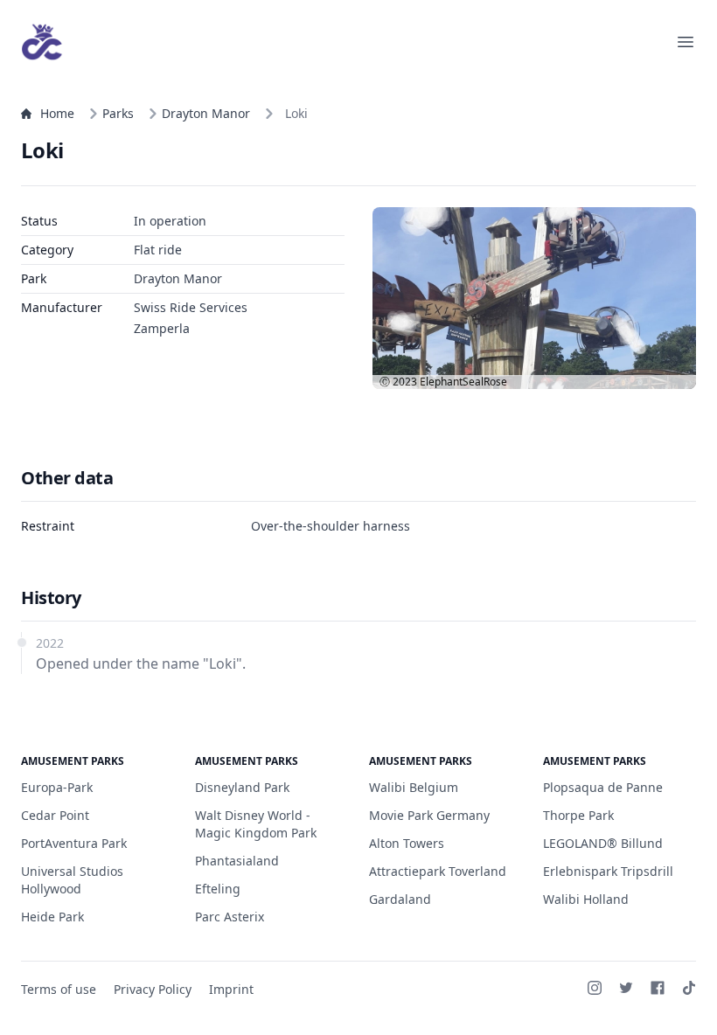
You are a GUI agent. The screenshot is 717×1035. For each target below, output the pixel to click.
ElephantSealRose (463, 381)
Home (57, 113)
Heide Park (52, 916)
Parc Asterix (229, 916)
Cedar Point (55, 815)
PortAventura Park (74, 843)
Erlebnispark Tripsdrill (608, 871)
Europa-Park (57, 787)
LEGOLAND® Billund (603, 843)
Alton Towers (406, 843)
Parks (118, 113)
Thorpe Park (578, 815)
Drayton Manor (206, 113)
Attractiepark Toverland (437, 871)
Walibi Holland (586, 899)
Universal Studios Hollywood (72, 880)
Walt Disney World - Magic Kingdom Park (256, 824)
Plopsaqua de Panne (603, 787)
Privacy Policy (152, 989)
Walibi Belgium (413, 787)
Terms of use (58, 989)
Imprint (231, 989)
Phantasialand (237, 860)
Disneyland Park (242, 787)
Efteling (217, 888)
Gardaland (400, 899)
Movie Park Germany (429, 815)
